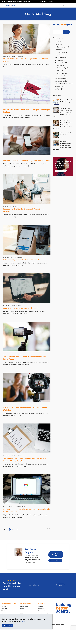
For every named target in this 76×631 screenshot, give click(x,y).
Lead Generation (8, 257)
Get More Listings (60, 52)
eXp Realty (58, 50)
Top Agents (58, 89)
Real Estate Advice (60, 78)
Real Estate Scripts (60, 81)
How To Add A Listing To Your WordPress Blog (21, 308)
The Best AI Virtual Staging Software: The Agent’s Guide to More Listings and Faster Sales (62, 112)
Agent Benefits (41, 608)
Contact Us (51, 1)
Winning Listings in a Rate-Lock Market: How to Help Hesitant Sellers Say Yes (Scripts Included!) (63, 125)
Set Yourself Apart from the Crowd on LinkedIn (21, 259)
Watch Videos (4, 610)
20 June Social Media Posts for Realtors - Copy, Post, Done (66, 135)
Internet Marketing (23, 610)
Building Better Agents (61, 47)
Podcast (59, 70)
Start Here (3, 606)
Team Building (59, 86)
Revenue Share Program (43, 613)
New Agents (7, 56)
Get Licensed (4, 613)
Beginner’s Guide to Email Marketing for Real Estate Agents (26, 160)
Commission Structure (43, 610)
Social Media (14, 206)
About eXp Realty (43, 1)
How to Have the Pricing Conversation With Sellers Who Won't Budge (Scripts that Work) (62, 145)
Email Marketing (8, 158)
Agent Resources (25, 603)
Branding (6, 206)
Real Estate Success (24, 606)
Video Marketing (21, 354)
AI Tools (57, 42)
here (23, 621)
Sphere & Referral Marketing (63, 84)
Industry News (59, 55)
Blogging (6, 305)
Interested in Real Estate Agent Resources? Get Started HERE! (17, 1)
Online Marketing (17, 56)
